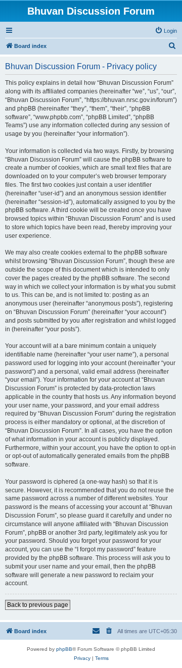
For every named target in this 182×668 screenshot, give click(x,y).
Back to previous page (37, 604)
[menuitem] (166, 31)
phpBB (64, 649)
